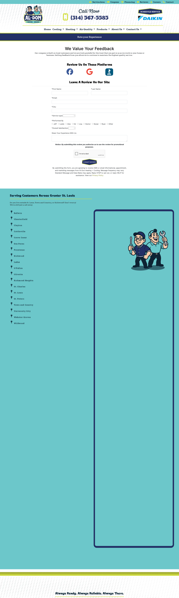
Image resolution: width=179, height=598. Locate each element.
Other (111, 124)
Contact (170, 2)
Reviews (144, 2)
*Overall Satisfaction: (60, 128)
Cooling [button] (57, 29)
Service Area (98, 2)
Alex (69, 124)
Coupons (114, 2)
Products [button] (102, 29)
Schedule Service (150, 11)
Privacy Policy (97, 175)
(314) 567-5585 (89, 18)
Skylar (96, 124)
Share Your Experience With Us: (64, 133)
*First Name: (56, 89)
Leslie (62, 124)
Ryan (104, 124)
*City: (54, 107)
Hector (88, 124)
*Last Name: (96, 89)
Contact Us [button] (133, 29)
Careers (157, 2)
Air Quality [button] (86, 29)
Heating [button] (71, 29)
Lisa (80, 124)
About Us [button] (117, 29)
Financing (130, 2)
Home (47, 29)
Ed (75, 124)
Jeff (55, 124)
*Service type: (57, 116)
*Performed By (57, 121)
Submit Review (89, 162)
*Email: (54, 98)
